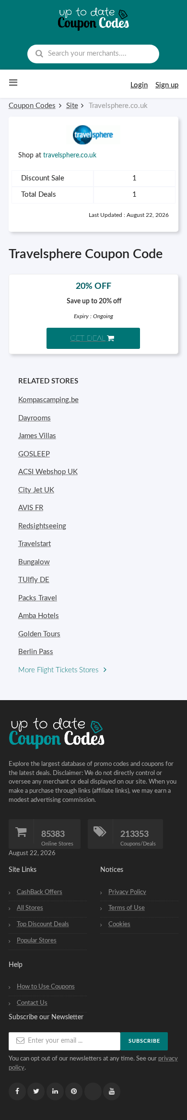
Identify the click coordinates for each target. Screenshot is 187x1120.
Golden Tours (39, 634)
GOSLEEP (34, 454)
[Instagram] (93, 1092)
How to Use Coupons (46, 986)
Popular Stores (37, 940)
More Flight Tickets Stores (59, 670)
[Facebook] (17, 1091)
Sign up (166, 85)
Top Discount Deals (43, 924)
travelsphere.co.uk (69, 155)
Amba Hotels (38, 616)
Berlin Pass (35, 651)
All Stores (30, 908)
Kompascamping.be (48, 400)
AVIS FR (30, 508)
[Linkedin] (55, 1091)
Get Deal (87, 338)
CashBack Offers (39, 892)
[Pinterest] (73, 1091)
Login (139, 85)
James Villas (37, 436)
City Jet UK (36, 490)
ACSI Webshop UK (48, 472)
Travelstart (34, 544)
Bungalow (34, 562)
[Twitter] (36, 1091)
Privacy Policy (127, 892)
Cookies (119, 924)
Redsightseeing (42, 526)
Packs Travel (37, 598)
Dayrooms (34, 418)
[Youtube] (111, 1091)
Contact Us (32, 1003)
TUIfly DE (33, 580)
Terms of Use (126, 908)
